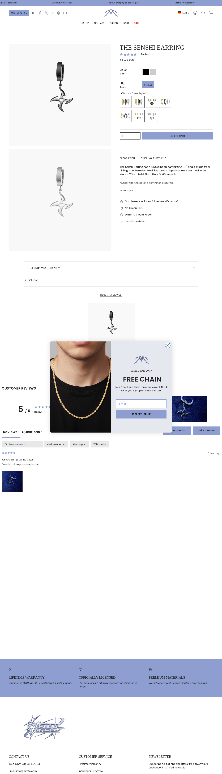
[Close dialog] (167, 345)
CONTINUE (141, 414)
